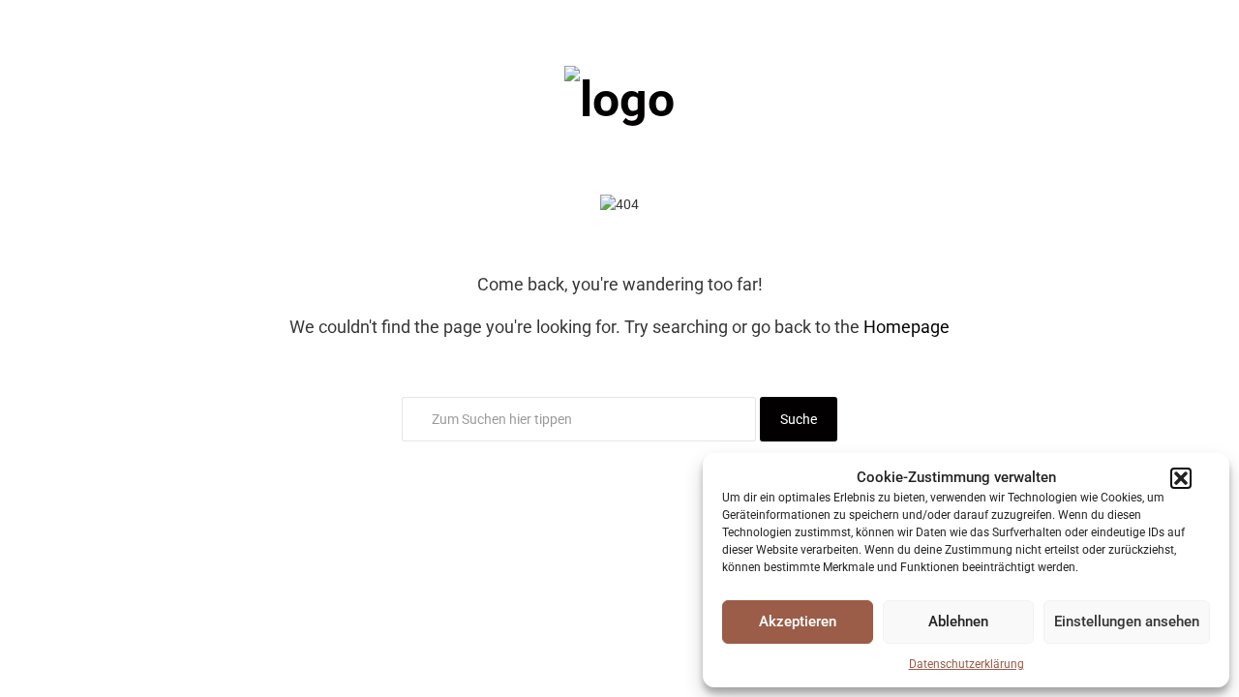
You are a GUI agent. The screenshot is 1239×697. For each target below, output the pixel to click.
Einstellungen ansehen (1126, 621)
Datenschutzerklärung (966, 664)
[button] (1181, 478)
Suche (798, 419)
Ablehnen (958, 621)
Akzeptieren (797, 621)
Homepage (906, 327)
